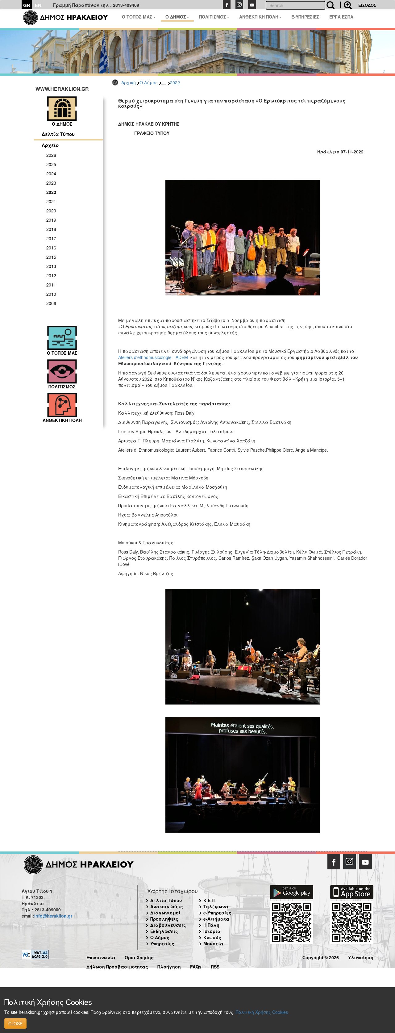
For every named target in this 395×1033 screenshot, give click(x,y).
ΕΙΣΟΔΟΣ (367, 5)
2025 (51, 164)
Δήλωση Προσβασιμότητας (117, 966)
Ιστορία (212, 931)
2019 (51, 220)
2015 (51, 257)
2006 (51, 303)
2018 (51, 229)
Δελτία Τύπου (58, 134)
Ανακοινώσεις (166, 906)
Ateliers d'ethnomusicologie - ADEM (153, 357)
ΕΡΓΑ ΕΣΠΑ (341, 17)
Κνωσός (212, 937)
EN (38, 5)
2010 (51, 294)
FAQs (196, 966)
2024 (51, 173)
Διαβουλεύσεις (168, 925)
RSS (215, 966)
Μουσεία (213, 943)
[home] (69, 18)
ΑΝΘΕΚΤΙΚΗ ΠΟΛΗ (258, 17)
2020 (51, 210)
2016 (51, 248)
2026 (51, 155)
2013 (51, 266)
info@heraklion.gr (53, 916)
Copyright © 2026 (320, 956)
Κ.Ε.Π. (209, 900)
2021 (51, 201)
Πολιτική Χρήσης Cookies (262, 1012)
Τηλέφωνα (215, 906)
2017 (51, 238)
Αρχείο (50, 145)
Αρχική (128, 82)
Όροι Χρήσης (139, 956)
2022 (175, 82)
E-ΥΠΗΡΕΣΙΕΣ (305, 17)
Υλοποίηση (360, 956)
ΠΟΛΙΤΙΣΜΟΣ (212, 17)
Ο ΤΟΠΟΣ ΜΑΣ (137, 17)
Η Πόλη (211, 925)
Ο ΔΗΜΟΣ (175, 17)
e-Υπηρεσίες (217, 913)
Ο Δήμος (148, 82)
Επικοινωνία (100, 956)
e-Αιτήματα (216, 919)
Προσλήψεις (164, 919)
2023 (51, 183)
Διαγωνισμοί (165, 913)
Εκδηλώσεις (164, 931)
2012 (51, 275)
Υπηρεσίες (162, 943)
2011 (51, 285)
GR (26, 5)
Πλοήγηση (169, 966)
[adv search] (346, 5)
